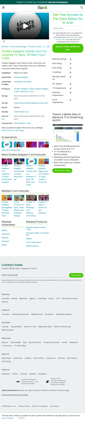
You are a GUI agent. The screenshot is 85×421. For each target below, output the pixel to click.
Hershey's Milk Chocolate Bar (37, 234)
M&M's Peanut (32, 246)
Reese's (5, 237)
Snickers (5, 241)
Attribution (49, 314)
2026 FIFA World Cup (62, 326)
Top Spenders (16, 326)
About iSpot (6, 358)
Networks (23, 298)
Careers (28, 358)
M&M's (4, 230)
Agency (32, 298)
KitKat (4, 245)
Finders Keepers (21, 77)
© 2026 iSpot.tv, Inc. (9, 406)
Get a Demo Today (62, 170)
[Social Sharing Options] (3, 41)
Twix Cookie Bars (33, 242)
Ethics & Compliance (40, 406)
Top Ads (5, 326)
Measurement (37, 314)
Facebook (18, 81)
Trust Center (54, 406)
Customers (17, 358)
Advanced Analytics (64, 314)
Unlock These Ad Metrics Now (68, 48)
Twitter (15, 374)
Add (3, 119)
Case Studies (15, 342)
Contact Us (50, 358)
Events (64, 342)
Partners (61, 358)
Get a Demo (72, 358)
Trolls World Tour (21, 112)
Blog (24, 342)
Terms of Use (60, 40)
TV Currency (7, 346)
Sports (51, 298)
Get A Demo (76, 275)
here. (67, 390)
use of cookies (7, 418)
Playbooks (73, 342)
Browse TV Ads (30, 326)
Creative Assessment (20, 314)
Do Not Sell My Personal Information (15, 395)
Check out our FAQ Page (13, 130)
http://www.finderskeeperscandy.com (31, 103)
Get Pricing (6, 361)
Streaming (42, 298)
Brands (14, 298)
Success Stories (35, 342)
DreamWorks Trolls (22, 123)
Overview (5, 298)
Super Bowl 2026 (45, 326)
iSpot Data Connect (70, 298)
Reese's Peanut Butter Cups (36, 228)
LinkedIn (32, 374)
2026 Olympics (8, 330)
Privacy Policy (73, 37)
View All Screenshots (11, 150)
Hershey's (6, 234)
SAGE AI (5, 302)
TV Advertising (20, 346)
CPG (58, 298)
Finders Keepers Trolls (23, 89)
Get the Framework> (58, 2)
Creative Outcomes (51, 342)
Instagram (42, 374)
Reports (5, 342)
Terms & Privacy (24, 406)
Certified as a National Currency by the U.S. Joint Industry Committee (29, 381)
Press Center (38, 358)
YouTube (27, 81)
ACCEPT (21, 418)
